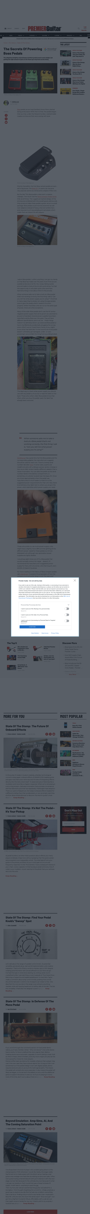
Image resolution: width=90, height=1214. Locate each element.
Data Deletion (35, 633)
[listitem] (45, 605)
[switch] (67, 609)
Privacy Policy (55, 633)
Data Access (45, 633)
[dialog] (45, 607)
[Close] (75, 581)
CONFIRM (32, 627)
